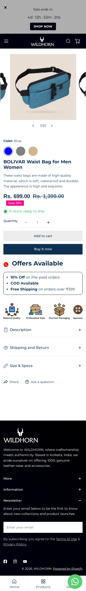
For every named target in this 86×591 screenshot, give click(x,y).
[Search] (68, 41)
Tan (33, 151)
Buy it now (43, 249)
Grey (20, 151)
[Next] (51, 125)
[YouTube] (25, 561)
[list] (43, 92)
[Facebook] (5, 561)
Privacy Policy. (15, 544)
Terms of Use (66, 539)
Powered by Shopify (68, 568)
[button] (78, 41)
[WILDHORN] (43, 41)
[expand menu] (6, 41)
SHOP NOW (43, 26)
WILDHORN (42, 568)
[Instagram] (15, 561)
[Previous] (33, 125)
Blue (8, 151)
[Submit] (76, 527)
